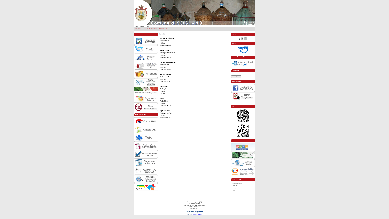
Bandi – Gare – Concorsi (149, 28)
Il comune (137, 28)
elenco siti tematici (237, 183)
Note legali (235, 185)
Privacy (234, 187)
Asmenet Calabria (197, 214)
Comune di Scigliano (139, 26)
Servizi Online (163, 28)
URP (233, 190)
